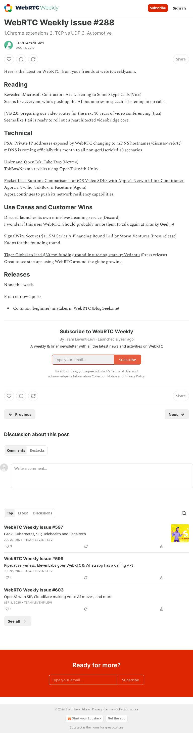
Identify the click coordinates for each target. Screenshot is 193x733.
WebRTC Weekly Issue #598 (33, 558)
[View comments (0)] (21, 59)
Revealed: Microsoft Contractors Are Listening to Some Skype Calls (67, 94)
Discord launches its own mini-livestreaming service (53, 217)
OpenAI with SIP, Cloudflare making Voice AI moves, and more (58, 596)
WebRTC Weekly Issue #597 (33, 527)
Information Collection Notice (95, 376)
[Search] (184, 513)
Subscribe (158, 8)
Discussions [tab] (42, 513)
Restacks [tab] (37, 450)
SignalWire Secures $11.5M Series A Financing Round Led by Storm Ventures (77, 236)
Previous (23, 414)
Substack (76, 727)
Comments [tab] (16, 450)
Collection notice (126, 709)
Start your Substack (86, 718)
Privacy (97, 709)
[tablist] (25, 450)
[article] (96, 536)
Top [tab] (10, 513)
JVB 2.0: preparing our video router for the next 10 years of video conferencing (77, 113)
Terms (108, 709)
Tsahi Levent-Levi (30, 42)
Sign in (179, 8)
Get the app (116, 718)
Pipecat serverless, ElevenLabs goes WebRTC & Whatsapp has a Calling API (68, 565)
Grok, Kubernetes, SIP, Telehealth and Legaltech (45, 533)
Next (173, 414)
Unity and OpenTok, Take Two (33, 162)
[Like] (9, 59)
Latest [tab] (23, 513)
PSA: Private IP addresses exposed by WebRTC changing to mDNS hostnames (77, 143)
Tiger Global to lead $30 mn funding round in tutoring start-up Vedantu (72, 255)
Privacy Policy (134, 376)
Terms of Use (120, 371)
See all (14, 621)
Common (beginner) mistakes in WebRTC (52, 308)
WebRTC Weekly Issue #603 (34, 589)
